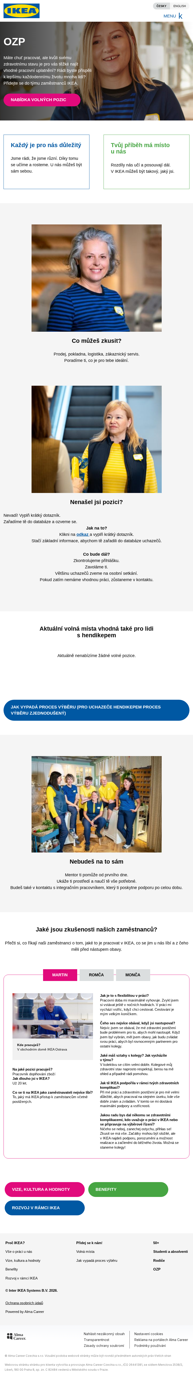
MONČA (132, 975)
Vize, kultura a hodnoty (22, 1260)
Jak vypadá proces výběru (96, 1260)
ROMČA (96, 975)
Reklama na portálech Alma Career (161, 1340)
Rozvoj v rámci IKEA (21, 1278)
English (179, 6)
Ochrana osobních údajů (24, 1303)
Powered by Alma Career (24, 1312)
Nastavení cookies (148, 1334)
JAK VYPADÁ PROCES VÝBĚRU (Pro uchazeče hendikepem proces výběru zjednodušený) (86, 710)
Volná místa (85, 1252)
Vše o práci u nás (18, 1252)
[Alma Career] (16, 1337)
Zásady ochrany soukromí (104, 1346)
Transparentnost (96, 1340)
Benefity (11, 1269)
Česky (161, 6)
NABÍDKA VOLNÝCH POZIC (38, 99)
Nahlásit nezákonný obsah (104, 1334)
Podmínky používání (150, 1346)
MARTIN (60, 975)
